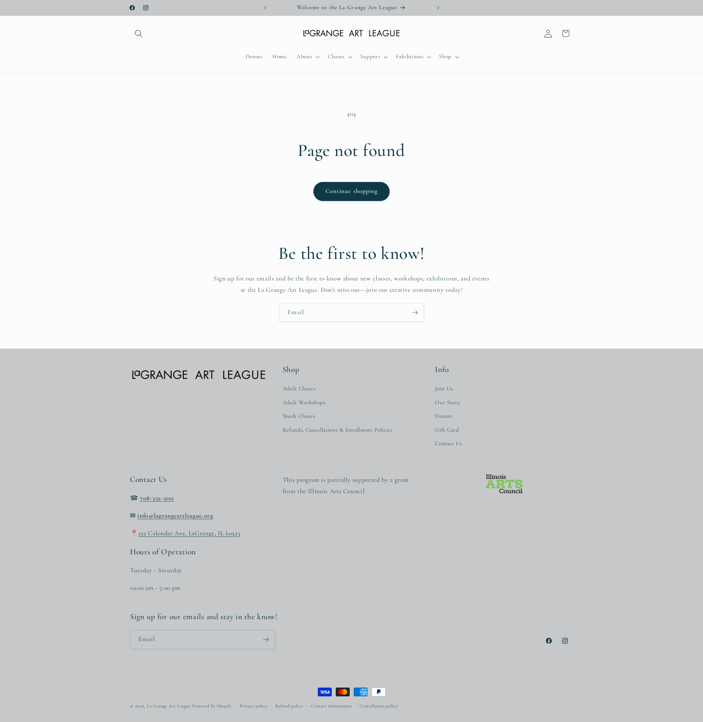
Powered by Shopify (212, 705)
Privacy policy (254, 705)
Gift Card (447, 429)
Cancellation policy (379, 705)
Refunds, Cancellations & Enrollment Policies (338, 429)
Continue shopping (352, 191)
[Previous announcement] (265, 7)
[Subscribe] (415, 312)
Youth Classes (299, 416)
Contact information (331, 705)
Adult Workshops (304, 402)
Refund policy (289, 705)
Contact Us (448, 443)
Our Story (447, 402)
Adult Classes (299, 388)
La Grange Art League (169, 705)
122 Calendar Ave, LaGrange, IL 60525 (189, 533)
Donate (443, 416)
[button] (139, 33)
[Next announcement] (438, 7)
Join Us (444, 388)
